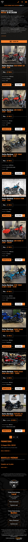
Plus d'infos (18, 84)
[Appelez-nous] (18, 2)
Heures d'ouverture (14, 501)
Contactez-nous (14, 505)
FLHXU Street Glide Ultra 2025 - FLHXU (12, 330)
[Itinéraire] (22, 2)
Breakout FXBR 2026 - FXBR (13, 199)
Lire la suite (3, 35)
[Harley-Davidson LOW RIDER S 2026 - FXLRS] (14, 99)
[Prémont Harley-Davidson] (8, 2)
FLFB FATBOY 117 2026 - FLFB (13, 67)
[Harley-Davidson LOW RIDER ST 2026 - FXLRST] (14, 230)
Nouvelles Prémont (9, 457)
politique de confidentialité (7, 535)
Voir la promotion (5, 450)
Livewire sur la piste (7, 464)
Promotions (6, 441)
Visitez (13, 5)
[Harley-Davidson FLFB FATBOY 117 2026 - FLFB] (14, 55)
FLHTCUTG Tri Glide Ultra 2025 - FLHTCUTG (12, 415)
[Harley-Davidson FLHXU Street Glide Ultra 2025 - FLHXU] (14, 318)
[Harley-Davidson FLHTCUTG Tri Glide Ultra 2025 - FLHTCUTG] (14, 403)
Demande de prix (6, 84)
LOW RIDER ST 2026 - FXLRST (12, 242)
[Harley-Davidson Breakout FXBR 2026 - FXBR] (14, 188)
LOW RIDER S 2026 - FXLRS (12, 111)
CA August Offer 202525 (8, 445)
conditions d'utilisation (19, 535)
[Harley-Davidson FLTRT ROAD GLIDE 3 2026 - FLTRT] (14, 143)
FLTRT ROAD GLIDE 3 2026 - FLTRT (12, 155)
